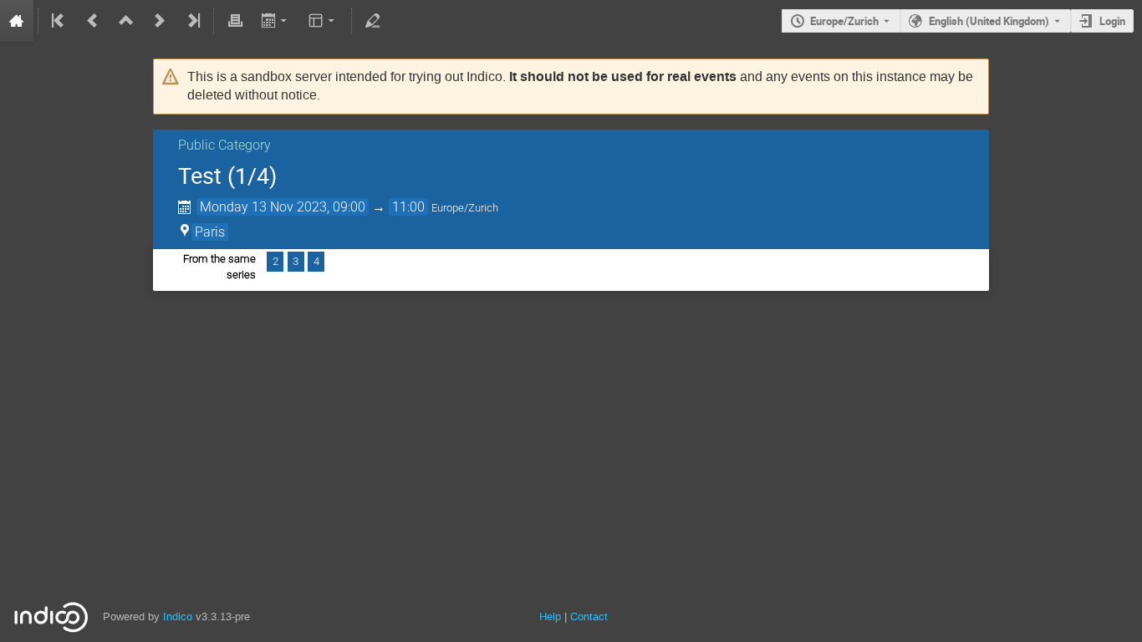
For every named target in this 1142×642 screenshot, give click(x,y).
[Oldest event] (59, 21)
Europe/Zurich (844, 20)
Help (550, 616)
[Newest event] (192, 21)
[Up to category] (126, 21)
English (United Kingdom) (989, 20)
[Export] (275, 21)
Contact (589, 616)
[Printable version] (235, 21)
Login (1112, 20)
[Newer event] (159, 21)
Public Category (224, 145)
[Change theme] (323, 21)
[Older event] (93, 21)
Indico (177, 616)
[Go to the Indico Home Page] (16, 21)
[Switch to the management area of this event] (373, 21)
